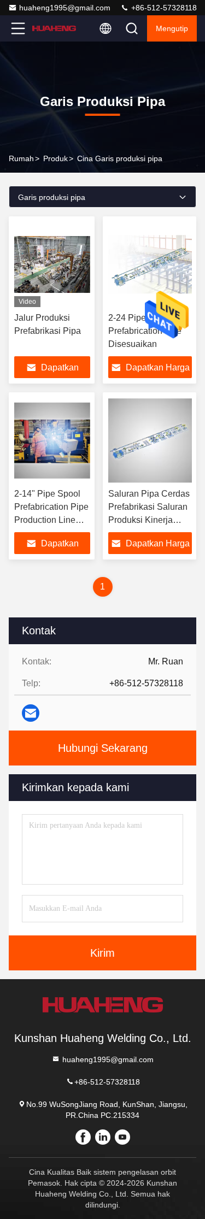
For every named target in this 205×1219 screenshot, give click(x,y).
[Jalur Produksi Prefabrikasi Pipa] (52, 264)
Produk (55, 158)
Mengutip (172, 28)
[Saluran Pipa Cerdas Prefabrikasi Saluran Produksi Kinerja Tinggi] (150, 440)
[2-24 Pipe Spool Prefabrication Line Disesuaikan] (150, 264)
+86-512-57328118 (163, 7)
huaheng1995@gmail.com (64, 7)
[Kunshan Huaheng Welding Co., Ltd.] (54, 28)
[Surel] (31, 713)
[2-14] (52, 440)
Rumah (21, 158)
